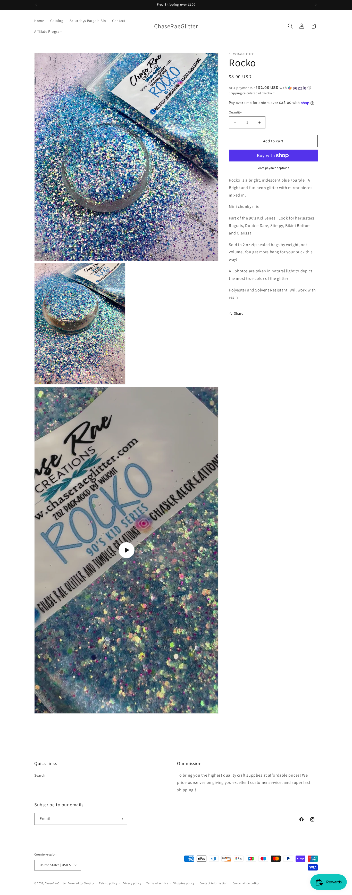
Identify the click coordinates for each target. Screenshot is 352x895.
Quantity (235, 112)
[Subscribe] (121, 819)
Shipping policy (184, 883)
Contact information (214, 883)
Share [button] (239, 313)
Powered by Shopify (81, 883)
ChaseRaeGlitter (56, 883)
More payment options (273, 168)
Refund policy (108, 883)
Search (40, 775)
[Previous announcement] (36, 5)
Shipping (235, 93)
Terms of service (157, 883)
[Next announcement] (316, 5)
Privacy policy (131, 883)
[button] (290, 26)
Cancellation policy (246, 883)
